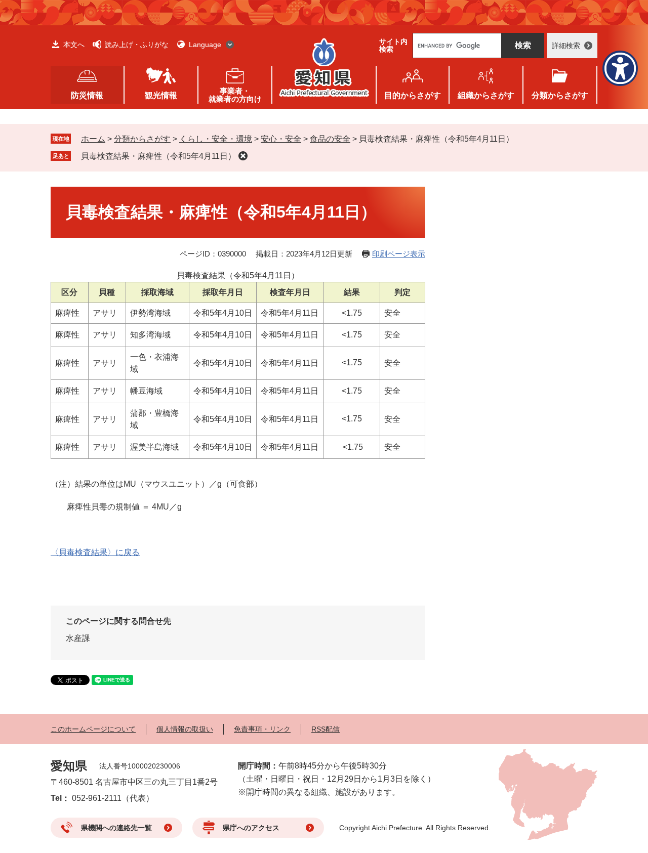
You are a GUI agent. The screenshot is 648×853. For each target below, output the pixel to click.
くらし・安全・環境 (215, 139)
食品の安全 (330, 139)
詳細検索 (566, 45)
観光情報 (161, 95)
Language (205, 44)
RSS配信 (325, 729)
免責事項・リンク (262, 729)
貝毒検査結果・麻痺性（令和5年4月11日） (158, 156)
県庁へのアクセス (251, 828)
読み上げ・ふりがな (137, 44)
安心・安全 (281, 139)
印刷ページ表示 (398, 253)
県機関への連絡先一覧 (116, 828)
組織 (486, 95)
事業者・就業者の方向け (235, 95)
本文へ (74, 44)
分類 (560, 95)
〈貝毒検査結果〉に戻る (95, 552)
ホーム (93, 139)
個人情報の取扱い (184, 729)
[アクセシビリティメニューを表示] (620, 68)
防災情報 (87, 95)
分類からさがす (142, 139)
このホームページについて (93, 729)
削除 (243, 155)
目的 (412, 95)
